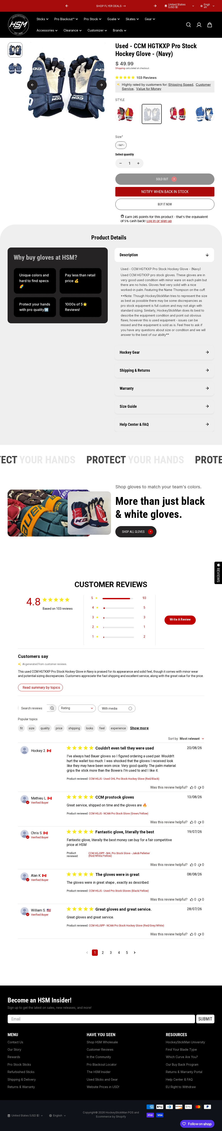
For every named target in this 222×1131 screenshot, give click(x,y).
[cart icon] (209, 25)
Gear (148, 19)
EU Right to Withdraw (181, 1087)
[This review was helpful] (191, 787)
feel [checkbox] (102, 728)
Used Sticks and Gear (102, 1079)
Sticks (41, 19)
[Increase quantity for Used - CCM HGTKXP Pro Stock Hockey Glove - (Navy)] (138, 163)
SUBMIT (205, 1019)
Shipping (120, 68)
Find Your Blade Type (181, 1049)
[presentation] (119, 117)
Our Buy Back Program (182, 1064)
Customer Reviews (100, 1049)
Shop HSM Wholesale (102, 1042)
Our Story (14, 1049)
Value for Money (148, 89)
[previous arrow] (67, 6)
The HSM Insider (99, 1072)
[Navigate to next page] (134, 952)
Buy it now (165, 204)
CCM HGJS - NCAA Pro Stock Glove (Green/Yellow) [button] (118, 813)
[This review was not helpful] (199, 787)
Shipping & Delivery (22, 1079)
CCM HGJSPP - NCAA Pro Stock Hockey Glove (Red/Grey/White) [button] (126, 925)
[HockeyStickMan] (18, 25)
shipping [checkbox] (74, 728)
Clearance (71, 30)
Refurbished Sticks (21, 1072)
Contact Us (15, 1042)
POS (131, 1112)
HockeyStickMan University (185, 1042)
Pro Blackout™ (64, 19)
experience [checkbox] (118, 728)
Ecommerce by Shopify (111, 1116)
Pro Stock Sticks (19, 1064)
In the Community (99, 1057)
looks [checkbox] (89, 728)
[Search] (188, 25)
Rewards (14, 1057)
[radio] (125, 114)
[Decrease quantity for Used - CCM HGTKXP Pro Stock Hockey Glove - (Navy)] (121, 163)
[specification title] (35, 281)
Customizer (96, 30)
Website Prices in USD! (103, 1087)
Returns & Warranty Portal (184, 1072)
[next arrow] (155, 6)
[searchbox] (33, 708)
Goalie (111, 19)
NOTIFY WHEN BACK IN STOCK (164, 191)
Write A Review (180, 619)
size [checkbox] (31, 728)
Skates (130, 19)
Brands (118, 30)
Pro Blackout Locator (102, 1064)
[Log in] (199, 25)
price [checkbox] (59, 728)
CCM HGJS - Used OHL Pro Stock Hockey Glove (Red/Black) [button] (124, 778)
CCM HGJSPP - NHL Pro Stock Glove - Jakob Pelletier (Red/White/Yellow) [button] (119, 854)
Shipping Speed (180, 85)
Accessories (45, 30)
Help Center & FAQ (179, 1079)
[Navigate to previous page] (87, 952)
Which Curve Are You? (182, 1057)
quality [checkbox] (45, 728)
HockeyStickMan (116, 1112)
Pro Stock (91, 19)
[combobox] (77, 708)
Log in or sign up (159, 221)
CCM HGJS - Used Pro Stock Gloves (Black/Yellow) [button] (119, 890)
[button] (111, 673)
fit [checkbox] (21, 728)
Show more (139, 728)
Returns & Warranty (21, 1087)
